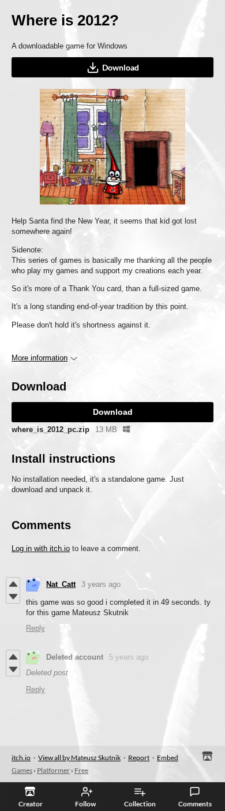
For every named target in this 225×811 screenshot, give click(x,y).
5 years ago (128, 657)
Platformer (53, 770)
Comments (195, 803)
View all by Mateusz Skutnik (79, 757)
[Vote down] (13, 596)
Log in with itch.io (41, 548)
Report (138, 757)
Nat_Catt (61, 584)
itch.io (21, 757)
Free (81, 770)
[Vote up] (13, 584)
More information (40, 358)
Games (22, 770)
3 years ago (101, 584)
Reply (35, 628)
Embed (167, 757)
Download (120, 67)
